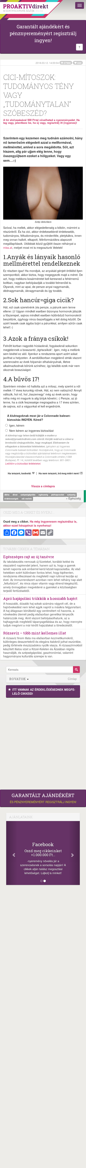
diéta (7, 494)
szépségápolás (28, 494)
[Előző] (11, 853)
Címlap (72, 679)
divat (15, 494)
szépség (71, 494)
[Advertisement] (43, 743)
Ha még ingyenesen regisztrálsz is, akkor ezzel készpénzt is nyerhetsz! (40, 523)
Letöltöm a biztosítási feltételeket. (23, 463)
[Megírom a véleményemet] (81, 473)
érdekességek (11, 498)
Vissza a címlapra (43, 486)
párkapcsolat (58, 494)
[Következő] (74, 853)
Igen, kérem (16, 425)
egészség (44, 494)
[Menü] (79, 5)
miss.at (7, 248)
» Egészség (73, 498)
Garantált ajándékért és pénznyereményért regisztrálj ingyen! (43, 33)
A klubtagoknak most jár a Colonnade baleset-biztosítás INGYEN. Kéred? (39, 418)
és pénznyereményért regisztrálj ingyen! (43, 798)
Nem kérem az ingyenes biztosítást (31, 431)
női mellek (27, 498)
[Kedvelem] (33, 473)
